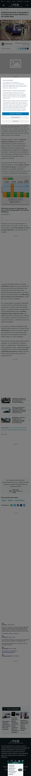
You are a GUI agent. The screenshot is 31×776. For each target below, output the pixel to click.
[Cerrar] (22, 761)
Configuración (15, 117)
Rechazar (15, 121)
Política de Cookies (7, 110)
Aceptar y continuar (15, 113)
